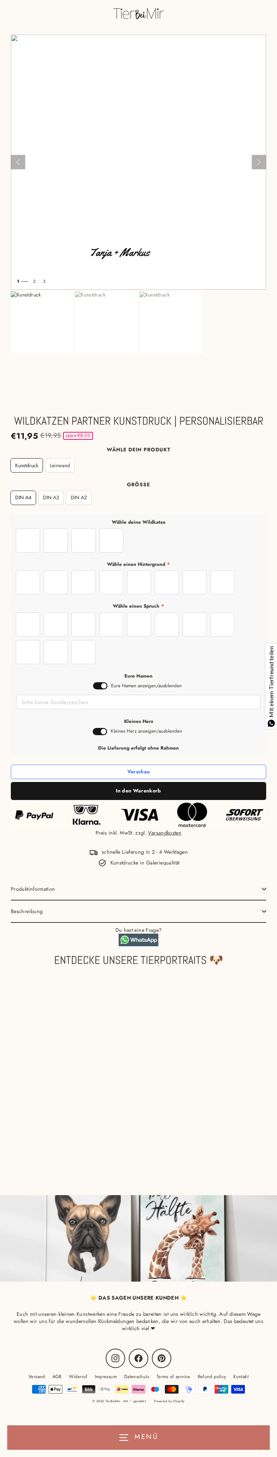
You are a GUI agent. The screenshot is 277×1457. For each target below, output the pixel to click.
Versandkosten (164, 832)
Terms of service (173, 1376)
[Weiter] (259, 162)
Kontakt (241, 1376)
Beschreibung (27, 911)
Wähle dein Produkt (139, 449)
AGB (57, 1376)
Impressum (106, 1376)
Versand (36, 1376)
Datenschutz (136, 1376)
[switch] (100, 685)
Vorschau (138, 771)
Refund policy (212, 1376)
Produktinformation (33, 889)
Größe (138, 484)
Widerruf (78, 1376)
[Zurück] (18, 162)
